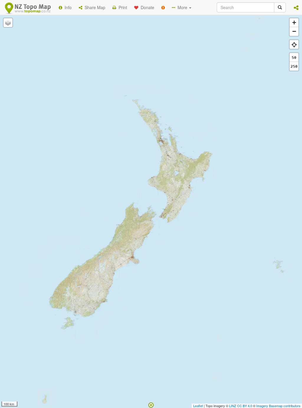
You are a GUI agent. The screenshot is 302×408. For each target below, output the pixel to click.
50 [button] (294, 57)
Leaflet (198, 405)
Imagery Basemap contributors (278, 405)
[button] (296, 7)
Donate (146, 7)
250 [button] (294, 66)
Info (67, 7)
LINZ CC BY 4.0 (240, 405)
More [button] (181, 7)
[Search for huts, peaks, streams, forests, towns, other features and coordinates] (280, 7)
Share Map (93, 7)
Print (121, 7)
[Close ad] (151, 404)
